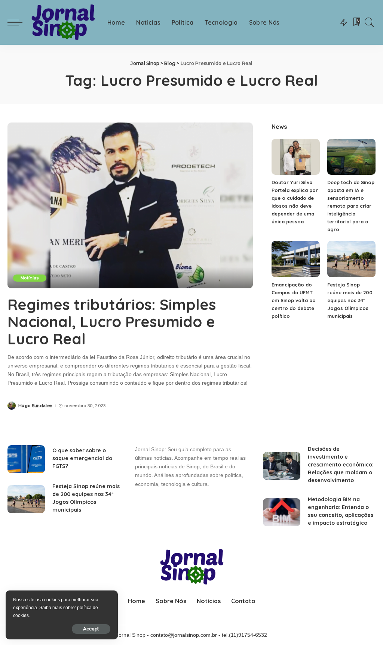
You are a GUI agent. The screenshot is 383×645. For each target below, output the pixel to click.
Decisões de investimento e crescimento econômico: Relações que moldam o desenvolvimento (341, 465)
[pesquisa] (370, 22)
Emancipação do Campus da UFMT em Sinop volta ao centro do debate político (294, 300)
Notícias (30, 277)
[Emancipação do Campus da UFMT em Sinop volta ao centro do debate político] (296, 259)
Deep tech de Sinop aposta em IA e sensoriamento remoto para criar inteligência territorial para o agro (350, 205)
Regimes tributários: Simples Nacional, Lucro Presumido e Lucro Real (111, 321)
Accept (91, 629)
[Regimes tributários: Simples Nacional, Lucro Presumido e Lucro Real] (130, 205)
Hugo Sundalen (35, 406)
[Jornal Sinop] (63, 22)
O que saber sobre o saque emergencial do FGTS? (82, 458)
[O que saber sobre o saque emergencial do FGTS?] (26, 459)
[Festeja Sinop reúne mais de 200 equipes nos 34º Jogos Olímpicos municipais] (351, 259)
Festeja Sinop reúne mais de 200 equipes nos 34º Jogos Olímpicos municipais (350, 300)
